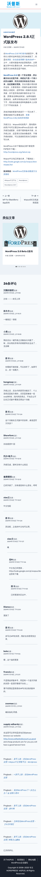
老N (11, 559)
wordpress (23, 180)
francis (7, 672)
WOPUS (22, 870)
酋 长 (7, 358)
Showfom (8, 435)
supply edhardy (11, 724)
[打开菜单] (36, 4)
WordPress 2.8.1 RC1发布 (15, 53)
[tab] (16, 266)
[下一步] (35, 243)
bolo (5, 651)
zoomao (9, 703)
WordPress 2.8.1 (10, 75)
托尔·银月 (7, 456)
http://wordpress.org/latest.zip (16, 152)
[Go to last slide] (6, 243)
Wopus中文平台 (10, 180)
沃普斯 (9, 47)
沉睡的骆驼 (8, 290)
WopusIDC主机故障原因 (31, 199)
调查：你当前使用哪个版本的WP (20, 60)
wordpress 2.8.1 (10, 185)
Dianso (7, 607)
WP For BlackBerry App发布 (10, 199)
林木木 (6, 311)
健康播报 (7, 477)
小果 (5, 331)
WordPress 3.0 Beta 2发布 (19, 251)
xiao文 (6, 497)
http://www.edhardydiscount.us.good (19, 739)
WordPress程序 (9, 32)
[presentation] (20, 235)
